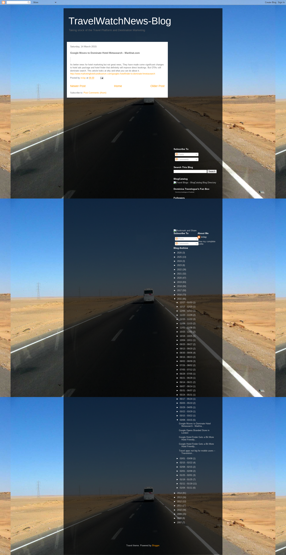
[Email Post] (101, 78)
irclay (204, 237)
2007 (179, 522)
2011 (179, 505)
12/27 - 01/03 (186, 302)
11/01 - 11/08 (186, 327)
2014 (179, 493)
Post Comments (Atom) (95, 92)
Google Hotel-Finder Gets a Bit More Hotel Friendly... (196, 438)
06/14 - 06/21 (186, 382)
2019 (179, 282)
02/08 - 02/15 (186, 467)
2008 (179, 518)
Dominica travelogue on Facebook (184, 192)
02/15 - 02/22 (186, 462)
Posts (181, 154)
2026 (179, 252)
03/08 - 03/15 (186, 420)
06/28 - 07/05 (186, 374)
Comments (183, 159)
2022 (179, 269)
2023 (179, 265)
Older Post (157, 86)
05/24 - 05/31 (186, 395)
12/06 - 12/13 (186, 311)
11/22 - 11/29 (186, 315)
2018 (179, 286)
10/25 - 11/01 (186, 332)
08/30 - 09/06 (186, 353)
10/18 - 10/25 (186, 336)
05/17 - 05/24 (186, 399)
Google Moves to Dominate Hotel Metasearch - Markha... (195, 424)
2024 (179, 261)
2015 (179, 299)
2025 (179, 257)
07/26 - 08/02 (186, 365)
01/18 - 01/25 (186, 479)
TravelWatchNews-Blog (120, 20)
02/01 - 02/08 (186, 471)
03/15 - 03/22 (186, 415)
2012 (179, 501)
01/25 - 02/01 (186, 475)
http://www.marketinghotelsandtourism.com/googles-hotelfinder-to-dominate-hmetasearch (112, 73)
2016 (179, 294)
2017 (179, 290)
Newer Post (78, 86)
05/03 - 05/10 (186, 403)
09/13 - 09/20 (186, 348)
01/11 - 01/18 (186, 483)
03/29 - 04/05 (186, 407)
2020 (179, 278)
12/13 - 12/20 (186, 306)
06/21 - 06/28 (186, 378)
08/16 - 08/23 (186, 357)
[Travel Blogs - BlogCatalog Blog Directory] (195, 182)
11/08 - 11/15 (186, 323)
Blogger (155, 545)
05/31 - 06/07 (186, 390)
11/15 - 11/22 (186, 319)
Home (118, 86)
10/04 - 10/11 (186, 340)
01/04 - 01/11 (186, 488)
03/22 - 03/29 (186, 411)
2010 (179, 510)
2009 (179, 514)
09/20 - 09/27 (186, 344)
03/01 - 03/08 (186, 458)
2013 (179, 497)
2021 (179, 273)
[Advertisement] (187, 94)
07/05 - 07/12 (186, 369)
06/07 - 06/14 (186, 386)
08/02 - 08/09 (186, 361)
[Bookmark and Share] (185, 230)
